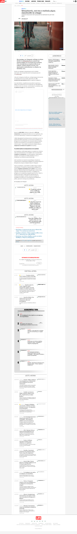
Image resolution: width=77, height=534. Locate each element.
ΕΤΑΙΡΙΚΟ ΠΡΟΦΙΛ (48, 523)
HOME (15, 5)
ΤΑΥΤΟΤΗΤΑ (21, 523)
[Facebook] (60, 48)
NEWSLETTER (34, 523)
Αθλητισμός (49, 3)
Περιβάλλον (54, 3)
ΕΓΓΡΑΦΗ (39, 263)
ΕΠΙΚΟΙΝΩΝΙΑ (27, 523)
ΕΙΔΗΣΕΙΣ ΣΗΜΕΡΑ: (19, 227)
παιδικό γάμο (19, 74)
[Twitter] (62, 48)
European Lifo (59, 3)
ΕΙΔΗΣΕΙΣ (18, 5)
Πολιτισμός (33, 3)
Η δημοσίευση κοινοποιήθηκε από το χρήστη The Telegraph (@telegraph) (29, 128)
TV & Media (38, 3)
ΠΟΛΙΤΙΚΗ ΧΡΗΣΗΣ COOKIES (47, 524)
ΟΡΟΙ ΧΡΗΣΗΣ (24, 265)
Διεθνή (20, 3)
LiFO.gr (23, 240)
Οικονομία (28, 3)
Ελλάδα (16, 3)
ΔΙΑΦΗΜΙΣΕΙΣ (40, 523)
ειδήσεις (17, 241)
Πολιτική (23, 3)
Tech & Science (43, 3)
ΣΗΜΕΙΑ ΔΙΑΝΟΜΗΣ (56, 524)
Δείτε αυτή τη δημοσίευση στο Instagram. (23, 109)
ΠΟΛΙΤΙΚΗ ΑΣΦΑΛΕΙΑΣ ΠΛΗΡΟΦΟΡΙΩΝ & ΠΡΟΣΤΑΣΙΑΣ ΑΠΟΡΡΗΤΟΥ (28, 524)
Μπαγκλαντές (27, 61)
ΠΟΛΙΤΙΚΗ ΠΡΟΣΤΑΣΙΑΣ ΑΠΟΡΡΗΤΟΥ (33, 265)
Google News (29, 240)
